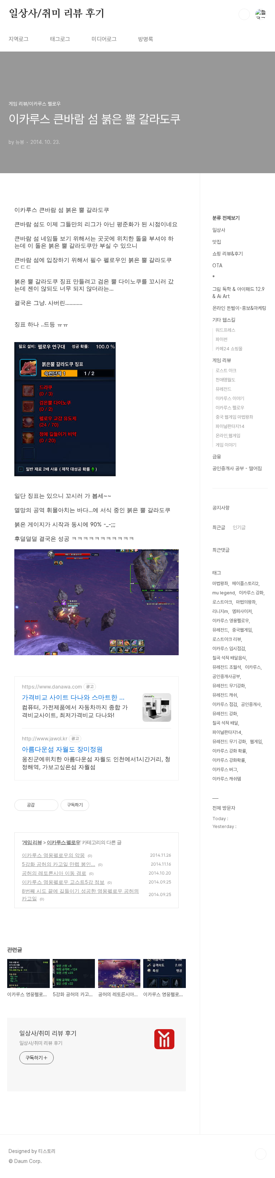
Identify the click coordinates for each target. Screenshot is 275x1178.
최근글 (218, 527)
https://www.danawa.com (52, 686)
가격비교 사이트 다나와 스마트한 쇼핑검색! (74, 697)
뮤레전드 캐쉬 (224, 695)
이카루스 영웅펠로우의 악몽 (53, 855)
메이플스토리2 (245, 583)
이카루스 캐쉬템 (226, 779)
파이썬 (221, 339)
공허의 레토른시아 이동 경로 (54, 873)
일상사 (218, 230)
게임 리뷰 (32, 842)
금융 (216, 456)
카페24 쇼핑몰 (229, 348)
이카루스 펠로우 (63, 842)
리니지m (220, 611)
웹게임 (256, 741)
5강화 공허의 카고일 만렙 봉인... (58, 864)
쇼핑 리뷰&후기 (227, 254)
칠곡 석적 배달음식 (229, 658)
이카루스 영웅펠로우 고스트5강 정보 (63, 882)
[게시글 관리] (50, 805)
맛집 (216, 242)
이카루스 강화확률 (228, 760)
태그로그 (60, 39)
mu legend (223, 592)
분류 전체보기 (226, 218)
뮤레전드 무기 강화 (229, 741)
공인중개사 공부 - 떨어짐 (237, 468)
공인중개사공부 (226, 676)
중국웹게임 (242, 630)
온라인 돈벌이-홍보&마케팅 (239, 308)
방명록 (145, 39)
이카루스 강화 (251, 592)
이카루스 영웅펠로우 (230, 620)
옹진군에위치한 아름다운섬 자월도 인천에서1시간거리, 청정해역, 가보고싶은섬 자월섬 (96, 762)
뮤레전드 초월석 (226, 667)
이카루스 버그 (224, 769)
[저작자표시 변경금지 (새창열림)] (95, 805)
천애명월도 (225, 380)
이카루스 (253, 667)
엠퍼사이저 (242, 611)
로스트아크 (222, 602)
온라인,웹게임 (228, 435)
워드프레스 (225, 330)
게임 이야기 (226, 445)
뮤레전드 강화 (224, 713)
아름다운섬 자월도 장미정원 (62, 749)
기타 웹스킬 (223, 320)
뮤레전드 (223, 389)
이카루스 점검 (224, 704)
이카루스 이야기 (230, 398)
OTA (217, 265)
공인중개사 (251, 704)
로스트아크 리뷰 (226, 639)
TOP (260, 1154)
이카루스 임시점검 (228, 648)
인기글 (239, 527)
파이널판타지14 (230, 426)
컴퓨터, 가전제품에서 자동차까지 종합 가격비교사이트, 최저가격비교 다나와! (75, 711)
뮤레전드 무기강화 (228, 685)
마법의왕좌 (246, 602)
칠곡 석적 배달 (225, 723)
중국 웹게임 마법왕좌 (234, 417)
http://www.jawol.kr (44, 738)
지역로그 (19, 39)
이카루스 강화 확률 (229, 751)
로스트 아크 (226, 370)
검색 (244, 14)
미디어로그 (104, 39)
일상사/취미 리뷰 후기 (57, 14)
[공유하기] (41, 805)
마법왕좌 (220, 583)
